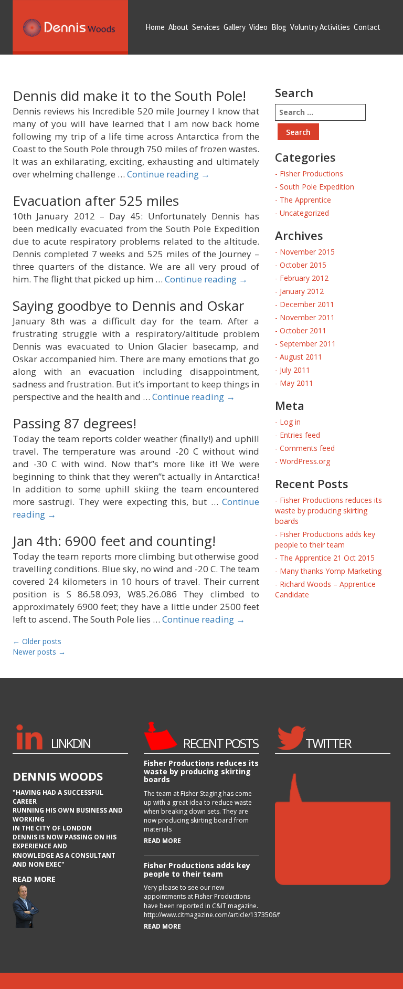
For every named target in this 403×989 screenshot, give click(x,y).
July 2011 (295, 370)
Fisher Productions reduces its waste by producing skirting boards (328, 510)
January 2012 (302, 291)
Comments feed (307, 448)
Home (155, 27)
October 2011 (303, 330)
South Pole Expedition (317, 187)
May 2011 (296, 383)
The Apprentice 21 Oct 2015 (327, 558)
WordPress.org (305, 461)
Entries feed (300, 435)
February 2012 (304, 278)
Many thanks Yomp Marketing (330, 571)
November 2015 (307, 252)
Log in (290, 422)
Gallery (235, 27)
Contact (367, 27)
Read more (34, 879)
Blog (279, 27)
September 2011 (308, 344)
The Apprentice (305, 200)
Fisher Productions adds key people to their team (325, 539)
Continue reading (168, 174)
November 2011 (307, 317)
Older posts (37, 641)
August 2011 (301, 357)
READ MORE (162, 840)
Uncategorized (304, 213)
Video (258, 27)
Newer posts (39, 652)
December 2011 (307, 304)
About (178, 27)
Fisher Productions (311, 173)
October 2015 (303, 265)
